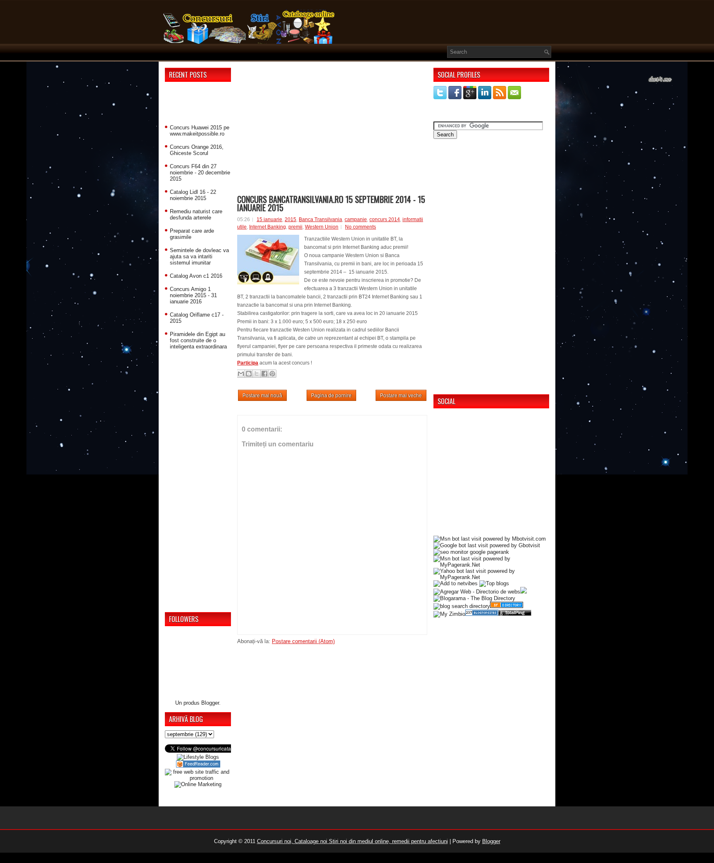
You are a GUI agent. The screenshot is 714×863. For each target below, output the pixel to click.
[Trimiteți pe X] (256, 374)
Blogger (210, 703)
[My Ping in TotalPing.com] (514, 614)
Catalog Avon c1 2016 (196, 276)
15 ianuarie (269, 219)
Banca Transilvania (320, 219)
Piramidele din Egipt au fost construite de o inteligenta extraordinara (198, 340)
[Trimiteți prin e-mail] (241, 374)
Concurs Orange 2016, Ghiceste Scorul (197, 150)
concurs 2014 (384, 219)
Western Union (321, 227)
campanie (356, 219)
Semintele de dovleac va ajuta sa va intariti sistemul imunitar (199, 256)
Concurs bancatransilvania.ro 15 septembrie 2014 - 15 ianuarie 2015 (331, 203)
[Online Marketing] (197, 784)
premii (295, 227)
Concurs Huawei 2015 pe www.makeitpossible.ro (199, 130)
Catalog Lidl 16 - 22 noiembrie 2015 (193, 195)
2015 (290, 219)
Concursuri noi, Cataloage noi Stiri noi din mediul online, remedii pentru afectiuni (352, 841)
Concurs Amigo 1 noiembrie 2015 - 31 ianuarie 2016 (193, 295)
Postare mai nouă (262, 395)
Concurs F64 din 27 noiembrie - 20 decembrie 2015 (200, 172)
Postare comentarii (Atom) (303, 641)
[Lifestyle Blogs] (198, 757)
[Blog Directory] (506, 606)
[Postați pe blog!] (249, 374)
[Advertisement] (198, 104)
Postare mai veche (401, 395)
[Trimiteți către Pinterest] (272, 374)
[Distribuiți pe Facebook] (264, 374)
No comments (360, 227)
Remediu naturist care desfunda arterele (196, 214)
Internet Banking (267, 227)
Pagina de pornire (331, 395)
